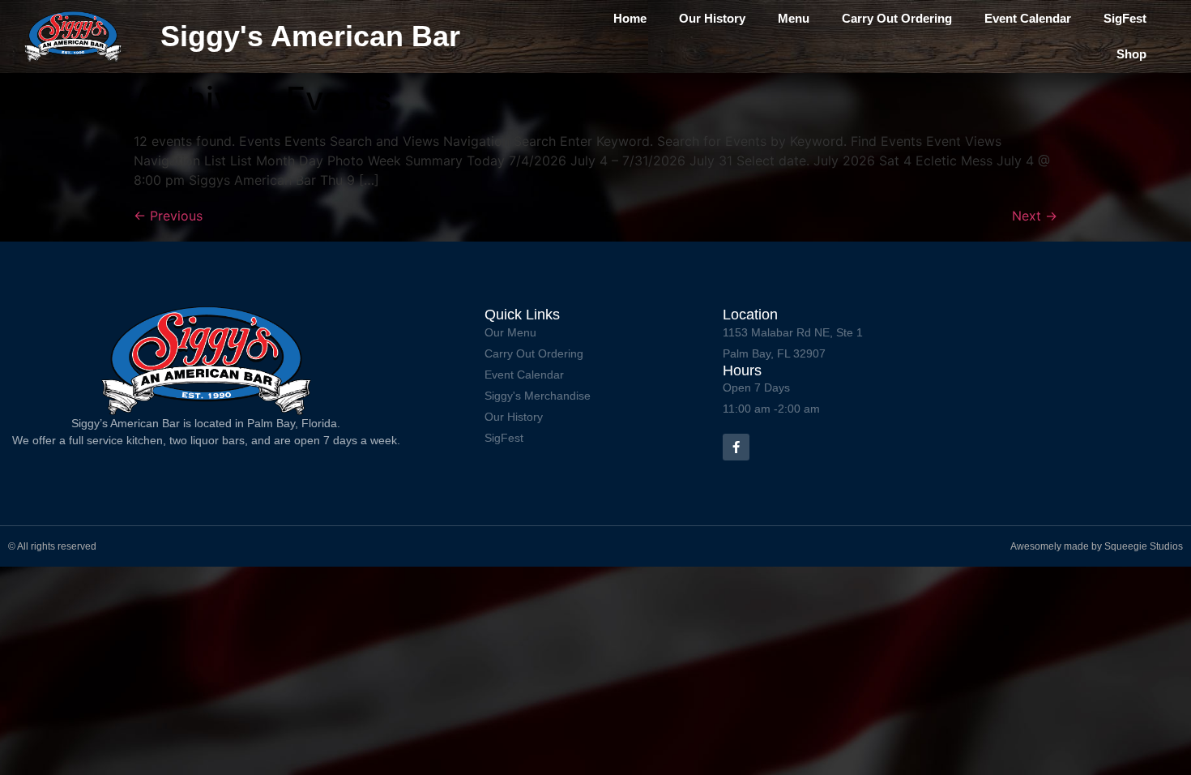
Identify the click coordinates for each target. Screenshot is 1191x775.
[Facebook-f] (736, 447)
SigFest (1124, 18)
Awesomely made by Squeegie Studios (1096, 546)
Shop (1131, 54)
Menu (793, 18)
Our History (712, 18)
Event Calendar (1027, 18)
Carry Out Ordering (897, 18)
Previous (168, 216)
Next (1034, 216)
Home (630, 18)
